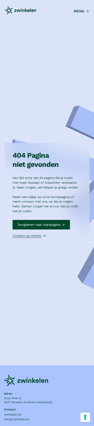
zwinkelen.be (12, 414)
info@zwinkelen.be (16, 419)
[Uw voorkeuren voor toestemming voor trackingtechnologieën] (85, 417)
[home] (20, 11)
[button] (79, 11)
